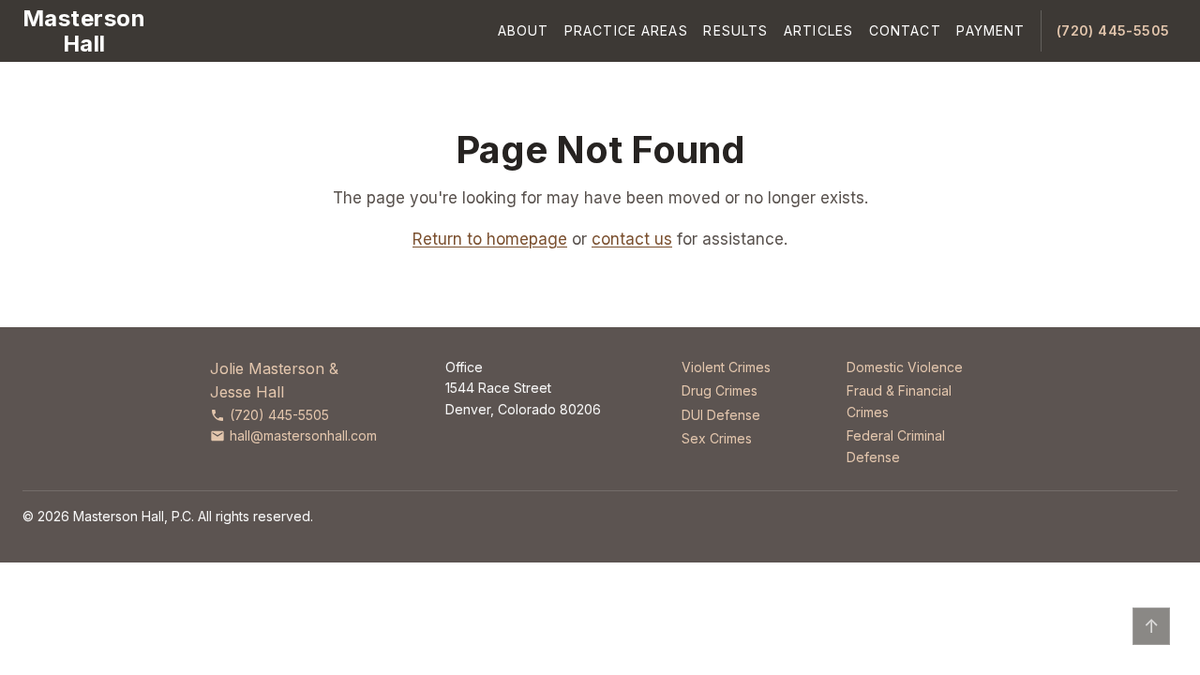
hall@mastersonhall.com (303, 435)
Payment (990, 30)
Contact (905, 30)
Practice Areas (626, 30)
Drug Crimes (720, 390)
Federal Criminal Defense (896, 446)
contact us (632, 239)
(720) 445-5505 (1113, 30)
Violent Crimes (726, 367)
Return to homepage (489, 239)
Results (735, 30)
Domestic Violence (905, 367)
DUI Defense (721, 415)
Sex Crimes (717, 438)
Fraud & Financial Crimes (899, 400)
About (523, 30)
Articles (818, 30)
